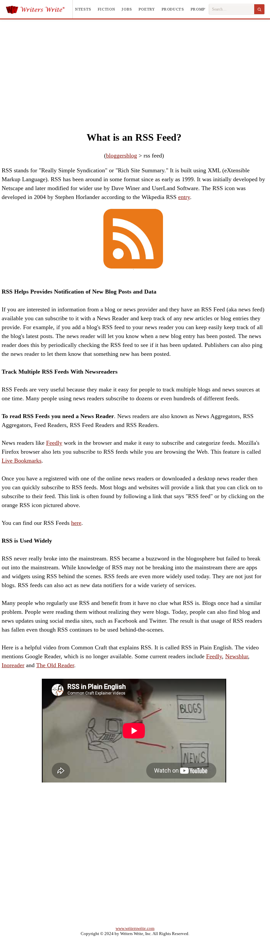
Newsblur (236, 656)
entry (184, 197)
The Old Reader (55, 665)
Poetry (147, 9)
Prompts (200, 9)
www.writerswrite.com (135, 928)
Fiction (106, 9)
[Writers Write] (39, 9)
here (76, 523)
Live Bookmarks (21, 460)
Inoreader (13, 665)
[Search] (259, 9)
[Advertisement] (135, 69)
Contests (80, 9)
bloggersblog (121, 155)
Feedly (54, 443)
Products (173, 9)
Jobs (127, 9)
